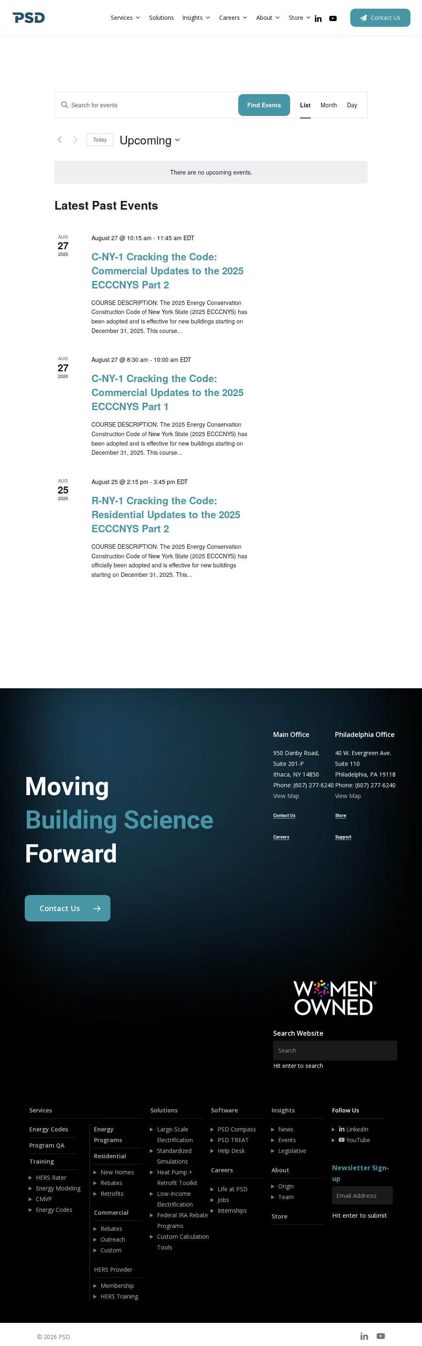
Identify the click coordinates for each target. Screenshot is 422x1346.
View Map (286, 796)
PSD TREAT (233, 1140)
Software (224, 1110)
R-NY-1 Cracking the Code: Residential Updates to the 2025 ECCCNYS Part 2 (165, 514)
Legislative (292, 1151)
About (280, 1170)
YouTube (357, 1140)
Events (287, 1140)
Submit (351, 1240)
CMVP (44, 1199)
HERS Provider (113, 1269)
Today (100, 139)
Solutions (164, 1110)
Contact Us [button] (284, 815)
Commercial (111, 1212)
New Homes (117, 1172)
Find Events (264, 105)
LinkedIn (356, 1129)
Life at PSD (233, 1189)
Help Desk (231, 1151)
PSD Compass (237, 1129)
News (285, 1129)
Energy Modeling (58, 1188)
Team (286, 1197)
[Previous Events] (59, 140)
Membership (117, 1285)
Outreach (113, 1239)
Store (279, 1216)
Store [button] (340, 815)
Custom (111, 1250)
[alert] (211, 172)
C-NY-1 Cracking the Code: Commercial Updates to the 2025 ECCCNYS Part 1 (167, 392)
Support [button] (343, 837)
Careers (222, 1170)
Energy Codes (48, 1129)
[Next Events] (75, 140)
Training (41, 1161)
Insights (283, 1110)
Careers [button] (281, 837)
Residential (110, 1156)
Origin (286, 1186)
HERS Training (119, 1296)
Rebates (111, 1183)
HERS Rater (51, 1177)
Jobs (223, 1200)
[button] (67, 908)
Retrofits (112, 1193)
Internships (232, 1210)
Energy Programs (108, 1134)
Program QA (46, 1145)
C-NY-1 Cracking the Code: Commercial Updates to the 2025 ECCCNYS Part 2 (167, 270)
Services (40, 1110)
